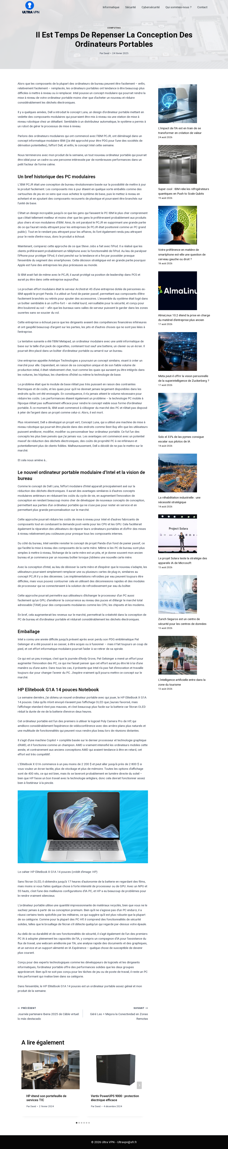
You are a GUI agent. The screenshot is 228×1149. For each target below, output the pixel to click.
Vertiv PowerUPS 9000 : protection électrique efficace (115, 1098)
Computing (114, 28)
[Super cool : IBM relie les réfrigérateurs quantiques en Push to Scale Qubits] (184, 164)
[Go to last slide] (26, 1085)
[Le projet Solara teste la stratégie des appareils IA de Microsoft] (184, 533)
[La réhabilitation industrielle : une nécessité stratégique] (184, 473)
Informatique (111, 7)
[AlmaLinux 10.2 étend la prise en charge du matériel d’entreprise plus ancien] (184, 290)
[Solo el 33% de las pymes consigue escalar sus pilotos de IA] (184, 412)
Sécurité (130, 7)
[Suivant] (139, 1085)
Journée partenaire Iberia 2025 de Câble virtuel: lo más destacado (48, 1014)
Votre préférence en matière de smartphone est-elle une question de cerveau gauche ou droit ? (182, 254)
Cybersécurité (151, 7)
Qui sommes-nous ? (178, 7)
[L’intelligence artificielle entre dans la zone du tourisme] (184, 655)
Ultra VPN (108, 1142)
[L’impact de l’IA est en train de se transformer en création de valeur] (184, 103)
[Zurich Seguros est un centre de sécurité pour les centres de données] (184, 594)
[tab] (76, 1123)
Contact (202, 7)
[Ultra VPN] (30, 7)
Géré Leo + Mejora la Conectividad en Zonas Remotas (119, 1014)
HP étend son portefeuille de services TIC (46, 1098)
